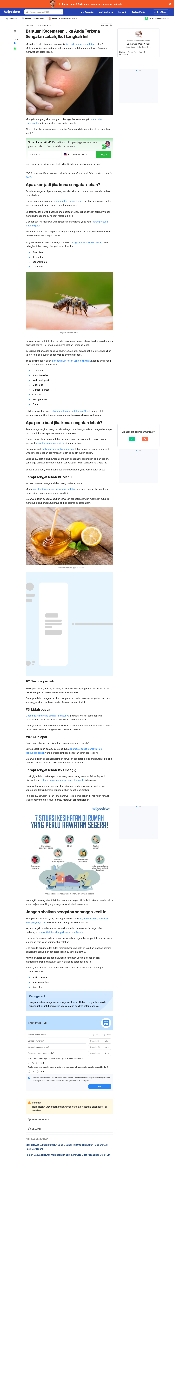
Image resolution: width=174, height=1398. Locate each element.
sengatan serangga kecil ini (49, 443)
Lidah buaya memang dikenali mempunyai (48, 715)
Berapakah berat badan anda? (41, 1053)
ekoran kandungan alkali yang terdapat (62, 780)
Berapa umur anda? (36, 1041)
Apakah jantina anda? (37, 1035)
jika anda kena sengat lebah (81, 44)
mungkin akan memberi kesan (86, 242)
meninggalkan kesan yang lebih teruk (71, 360)
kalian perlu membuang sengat (59, 449)
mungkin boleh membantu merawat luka (53, 489)
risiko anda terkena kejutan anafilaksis (71, 411)
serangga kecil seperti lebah (68, 201)
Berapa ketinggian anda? (38, 1047)
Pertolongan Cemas (44, 25)
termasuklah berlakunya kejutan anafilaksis (60, 932)
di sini (29, 177)
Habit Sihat (30, 25)
